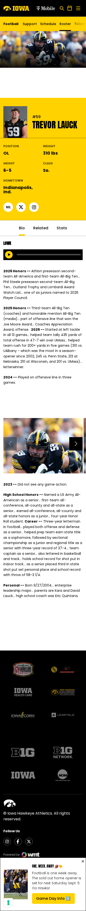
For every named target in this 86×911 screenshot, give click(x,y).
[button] (76, 443)
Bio (22, 228)
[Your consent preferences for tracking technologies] (8, 902)
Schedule (48, 23)
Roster (65, 23)
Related (40, 228)
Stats (62, 228)
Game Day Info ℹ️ (55, 900)
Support (30, 23)
